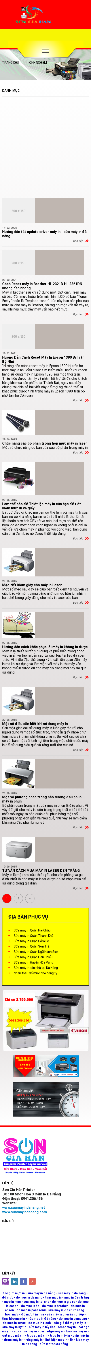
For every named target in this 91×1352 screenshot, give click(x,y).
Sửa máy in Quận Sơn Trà (31, 946)
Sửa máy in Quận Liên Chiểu (33, 957)
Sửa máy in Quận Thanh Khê (33, 935)
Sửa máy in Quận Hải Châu (32, 930)
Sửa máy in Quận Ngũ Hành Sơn (36, 952)
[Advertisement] (45, 148)
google (32, 1281)
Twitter (5, 1281)
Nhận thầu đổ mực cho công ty (35, 973)
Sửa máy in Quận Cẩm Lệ (31, 941)
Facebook (23, 1281)
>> (29, 898)
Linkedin (14, 1281)
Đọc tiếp (78, 241)
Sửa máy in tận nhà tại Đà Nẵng (36, 968)
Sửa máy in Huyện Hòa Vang (33, 962)
